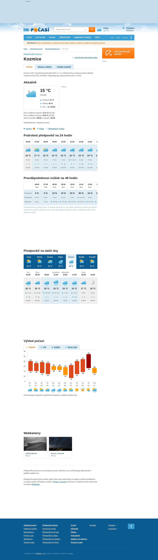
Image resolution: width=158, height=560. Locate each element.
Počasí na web (77, 542)
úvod (29, 37)
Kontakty (92, 525)
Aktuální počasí (30, 525)
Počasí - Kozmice (59, 482)
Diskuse (125, 37)
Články (73, 532)
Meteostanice (53, 129)
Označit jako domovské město (86, 57)
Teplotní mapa (29, 542)
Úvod (25, 49)
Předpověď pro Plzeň (50, 542)
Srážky (57, 347)
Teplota (32, 347)
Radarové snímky (30, 529)
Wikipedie (36, 484)
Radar (41, 129)
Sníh (112, 37)
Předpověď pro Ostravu (51, 539)
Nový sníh (72, 347)
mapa (62, 129)
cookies (70, 553)
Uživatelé (74, 529)
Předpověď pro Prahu (50, 532)
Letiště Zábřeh (30, 453)
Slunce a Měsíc (45, 67)
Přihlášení (130, 28)
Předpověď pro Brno (50, 536)
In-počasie (112, 529)
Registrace (129, 30)
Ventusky (111, 525)
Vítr (44, 347)
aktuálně (40, 37)
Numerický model (49, 529)
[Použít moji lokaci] (85, 30)
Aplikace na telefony (79, 539)
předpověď (64, 37)
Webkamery (28, 539)
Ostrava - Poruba (56, 453)
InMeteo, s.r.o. (41, 553)
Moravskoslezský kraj (52, 49)
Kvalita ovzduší (64, 67)
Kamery (29, 129)
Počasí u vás (28, 536)
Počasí (29, 67)
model (82, 37)
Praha (106, 28)
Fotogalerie (75, 536)
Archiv (118, 37)
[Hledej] (92, 29)
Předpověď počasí (36, 49)
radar (52, 37)
